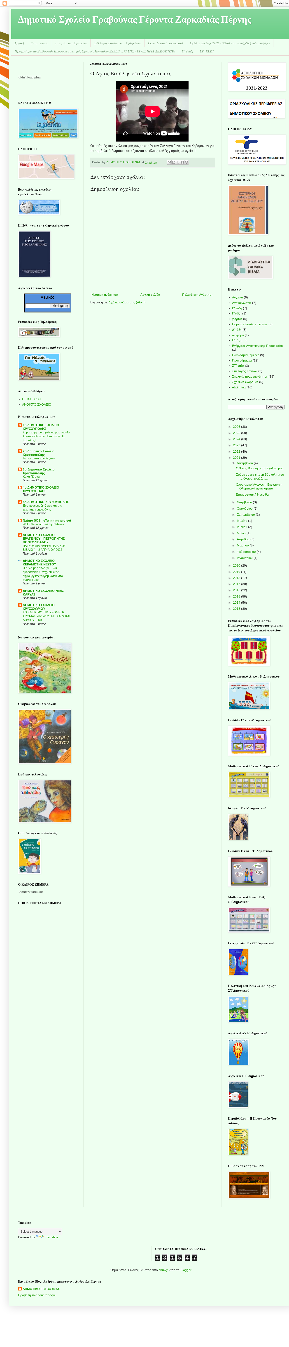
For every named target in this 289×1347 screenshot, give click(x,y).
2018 (237, 578)
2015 (237, 596)
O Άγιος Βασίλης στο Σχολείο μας (259, 468)
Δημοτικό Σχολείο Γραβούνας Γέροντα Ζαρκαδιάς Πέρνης (134, 20)
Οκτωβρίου (245, 508)
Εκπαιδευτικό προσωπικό (165, 43)
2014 (237, 602)
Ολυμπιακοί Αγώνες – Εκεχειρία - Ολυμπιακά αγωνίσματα (259, 486)
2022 (237, 451)
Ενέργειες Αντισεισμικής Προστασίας (257, 345)
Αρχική (19, 43)
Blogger (185, 1270)
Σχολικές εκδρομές (245, 382)
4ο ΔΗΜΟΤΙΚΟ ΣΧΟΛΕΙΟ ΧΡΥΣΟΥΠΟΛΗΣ (41, 489)
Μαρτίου (243, 545)
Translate (51, 1237)
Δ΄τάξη (237, 329)
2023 (237, 445)
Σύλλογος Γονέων (244, 371)
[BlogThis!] (173, 162)
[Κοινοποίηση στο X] (178, 162)
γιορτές (237, 319)
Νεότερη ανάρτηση (104, 294)
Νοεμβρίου (245, 502)
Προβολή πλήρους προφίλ (37, 1295)
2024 (237, 439)
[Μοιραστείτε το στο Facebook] (182, 162)
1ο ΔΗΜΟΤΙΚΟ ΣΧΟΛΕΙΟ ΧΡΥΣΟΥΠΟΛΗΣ (41, 426)
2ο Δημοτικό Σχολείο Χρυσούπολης (38, 452)
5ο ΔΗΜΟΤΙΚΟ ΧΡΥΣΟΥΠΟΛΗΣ (46, 502)
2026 (237, 426)
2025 (237, 433)
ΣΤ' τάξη (238, 365)
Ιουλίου (242, 520)
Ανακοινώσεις (241, 303)
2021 (237, 457)
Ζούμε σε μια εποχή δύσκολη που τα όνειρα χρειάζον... (260, 476)
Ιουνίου (242, 527)
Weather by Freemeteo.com (31, 892)
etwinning (239, 387)
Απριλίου (243, 539)
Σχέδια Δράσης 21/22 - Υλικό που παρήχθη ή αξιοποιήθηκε (230, 43)
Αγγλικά (237, 297)
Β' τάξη (237, 308)
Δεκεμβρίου (245, 463)
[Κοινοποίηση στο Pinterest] (186, 162)
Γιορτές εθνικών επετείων (250, 324)
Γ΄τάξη (236, 313)
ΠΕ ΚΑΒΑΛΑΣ (32, 399)
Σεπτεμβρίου (246, 514)
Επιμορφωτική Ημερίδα (252, 494)
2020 (237, 565)
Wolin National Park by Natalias (43, 524)
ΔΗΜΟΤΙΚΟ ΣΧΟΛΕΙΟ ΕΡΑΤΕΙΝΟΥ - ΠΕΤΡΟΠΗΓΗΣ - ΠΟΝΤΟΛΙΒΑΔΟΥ (45, 538)
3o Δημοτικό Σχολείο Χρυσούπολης (39, 471)
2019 (237, 572)
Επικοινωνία (39, 43)
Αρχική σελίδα (150, 294)
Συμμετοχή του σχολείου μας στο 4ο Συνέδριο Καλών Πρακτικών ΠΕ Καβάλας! (46, 436)
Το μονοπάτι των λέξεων (39, 458)
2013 (237, 608)
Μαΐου (242, 533)
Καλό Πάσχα (31, 476)
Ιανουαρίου (245, 558)
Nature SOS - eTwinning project (47, 520)
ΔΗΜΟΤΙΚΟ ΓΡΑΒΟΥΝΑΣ (41, 1289)
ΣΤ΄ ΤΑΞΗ (207, 51)
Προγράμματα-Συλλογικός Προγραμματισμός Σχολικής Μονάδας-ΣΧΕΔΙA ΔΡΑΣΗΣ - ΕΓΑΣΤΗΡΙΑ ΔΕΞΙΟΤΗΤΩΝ (95, 51)
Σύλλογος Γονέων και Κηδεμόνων (117, 43)
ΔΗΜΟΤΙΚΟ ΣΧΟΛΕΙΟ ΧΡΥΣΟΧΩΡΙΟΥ (39, 606)
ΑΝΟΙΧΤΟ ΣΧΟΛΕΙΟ (36, 404)
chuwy (163, 1270)
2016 (237, 590)
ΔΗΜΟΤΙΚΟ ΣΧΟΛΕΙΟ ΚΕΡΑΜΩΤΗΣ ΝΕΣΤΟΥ (39, 562)
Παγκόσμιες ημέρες (245, 355)
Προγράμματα (242, 360)
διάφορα (238, 335)
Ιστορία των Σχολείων (71, 43)
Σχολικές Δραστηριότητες (250, 376)
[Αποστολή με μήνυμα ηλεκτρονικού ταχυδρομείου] (169, 162)
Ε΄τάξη (237, 340)
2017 (237, 584)
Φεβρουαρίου (247, 551)
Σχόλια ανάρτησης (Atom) (127, 302)
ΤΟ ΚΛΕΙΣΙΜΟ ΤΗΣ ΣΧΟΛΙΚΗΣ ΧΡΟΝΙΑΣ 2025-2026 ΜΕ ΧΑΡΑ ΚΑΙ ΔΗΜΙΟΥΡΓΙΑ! (46, 616)
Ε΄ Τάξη (187, 51)
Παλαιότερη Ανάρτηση (197, 294)
